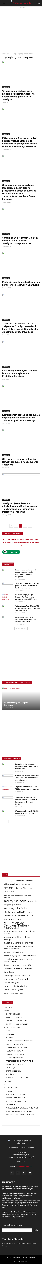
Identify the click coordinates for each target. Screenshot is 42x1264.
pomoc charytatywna (12, 955)
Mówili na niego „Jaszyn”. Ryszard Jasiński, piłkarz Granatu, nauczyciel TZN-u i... (26, 597)
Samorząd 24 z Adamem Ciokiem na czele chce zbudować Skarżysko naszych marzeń (20, 240)
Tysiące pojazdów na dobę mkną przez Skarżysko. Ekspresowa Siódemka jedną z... (27, 586)
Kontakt (25, 1257)
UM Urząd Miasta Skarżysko (17, 975)
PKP (23, 952)
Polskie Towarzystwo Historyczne (20, 1041)
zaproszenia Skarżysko (15, 986)
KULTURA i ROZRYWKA (14, 1051)
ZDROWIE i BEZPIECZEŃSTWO (17, 1078)
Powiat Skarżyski (29, 955)
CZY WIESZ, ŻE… (12, 1091)
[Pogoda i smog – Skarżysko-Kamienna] (21, 698)
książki (5, 919)
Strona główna (6, 54)
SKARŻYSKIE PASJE (13, 1014)
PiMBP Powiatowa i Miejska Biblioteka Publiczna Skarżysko (18, 947)
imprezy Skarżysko (15, 901)
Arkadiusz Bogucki (9, 881)
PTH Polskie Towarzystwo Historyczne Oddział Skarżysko (18, 960)
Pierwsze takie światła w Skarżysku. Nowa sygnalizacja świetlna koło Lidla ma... (26, 619)
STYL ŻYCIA (10, 1074)
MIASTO (7, 1031)
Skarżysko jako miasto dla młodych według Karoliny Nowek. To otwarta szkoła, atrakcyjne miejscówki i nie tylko (20, 507)
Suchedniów (9, 972)
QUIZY (6, 1084)
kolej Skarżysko (9, 912)
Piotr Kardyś (7, 952)
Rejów (6, 965)
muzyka (29, 943)
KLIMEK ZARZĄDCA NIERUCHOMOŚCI (20, 1111)
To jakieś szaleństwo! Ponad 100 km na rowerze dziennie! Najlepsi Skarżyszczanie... (27, 608)
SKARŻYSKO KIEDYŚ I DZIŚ (16, 1098)
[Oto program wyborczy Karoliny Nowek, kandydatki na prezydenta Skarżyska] (21, 442)
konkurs (29, 912)
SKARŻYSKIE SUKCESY (14, 1017)
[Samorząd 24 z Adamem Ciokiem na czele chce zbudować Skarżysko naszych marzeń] (21, 221)
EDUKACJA (10, 1034)
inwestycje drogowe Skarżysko (12, 904)
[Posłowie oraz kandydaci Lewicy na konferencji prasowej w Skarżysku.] (21, 265)
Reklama (32, 1257)
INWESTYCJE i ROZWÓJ (14, 1044)
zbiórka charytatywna (13, 989)
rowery (24, 965)
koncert (20, 911)
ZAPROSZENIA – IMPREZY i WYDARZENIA (19, 1115)
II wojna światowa (9, 891)
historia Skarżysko (24, 888)
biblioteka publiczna (12, 884)
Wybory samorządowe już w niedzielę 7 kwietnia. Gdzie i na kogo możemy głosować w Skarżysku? (18, 95)
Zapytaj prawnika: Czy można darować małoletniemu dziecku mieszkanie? (26, 766)
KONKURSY (8, 1007)
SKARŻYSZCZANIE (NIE (14, 1021)
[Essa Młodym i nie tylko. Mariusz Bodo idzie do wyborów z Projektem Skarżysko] (21, 354)
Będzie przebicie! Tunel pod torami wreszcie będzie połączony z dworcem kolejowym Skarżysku (20, 1188)
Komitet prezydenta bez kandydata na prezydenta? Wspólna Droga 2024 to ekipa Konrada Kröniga (21, 418)
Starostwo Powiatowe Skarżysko (18, 969)
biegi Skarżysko (26, 884)
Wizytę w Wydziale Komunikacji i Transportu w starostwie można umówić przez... (27, 778)
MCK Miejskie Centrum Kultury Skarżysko (16, 925)
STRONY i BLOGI (10, 1104)
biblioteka (30, 880)
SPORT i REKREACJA (13, 1071)
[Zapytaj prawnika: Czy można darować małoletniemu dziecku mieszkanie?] (7, 767)
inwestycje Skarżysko (15, 908)
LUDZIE (6, 1011)
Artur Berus (20, 881)
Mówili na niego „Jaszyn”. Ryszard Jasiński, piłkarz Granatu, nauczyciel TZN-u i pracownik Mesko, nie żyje (20, 1205)
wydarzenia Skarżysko (17, 979)
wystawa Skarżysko (11, 982)
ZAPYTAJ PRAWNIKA (15, 1058)
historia (8, 888)
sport (30, 965)
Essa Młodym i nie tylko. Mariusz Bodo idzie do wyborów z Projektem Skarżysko (19, 373)
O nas (9, 1257)
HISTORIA (9, 1037)
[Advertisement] (21, 29)
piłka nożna (17, 952)
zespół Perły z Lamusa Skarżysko (13, 993)
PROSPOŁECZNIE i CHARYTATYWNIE (19, 1061)
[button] (39, 3)
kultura (12, 919)
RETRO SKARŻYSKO (11, 1088)
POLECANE (8, 1081)
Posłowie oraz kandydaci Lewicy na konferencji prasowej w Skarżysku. (21, 283)
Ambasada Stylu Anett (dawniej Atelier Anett (22, 1108)
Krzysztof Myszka (32, 916)
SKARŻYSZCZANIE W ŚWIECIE (17, 1024)
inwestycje (32, 901)
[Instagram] (18, 1173)
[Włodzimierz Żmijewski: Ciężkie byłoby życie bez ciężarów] (7, 814)
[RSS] (24, 1173)
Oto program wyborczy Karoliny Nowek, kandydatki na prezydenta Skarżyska (20, 462)
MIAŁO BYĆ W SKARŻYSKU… (16, 1094)
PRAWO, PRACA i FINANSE (15, 1054)
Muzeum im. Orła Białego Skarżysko (17, 938)
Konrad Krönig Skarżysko (14, 915)
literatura (20, 919)
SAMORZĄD (6, 87)
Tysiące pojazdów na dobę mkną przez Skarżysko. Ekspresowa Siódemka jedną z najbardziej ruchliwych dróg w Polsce (20, 1195)
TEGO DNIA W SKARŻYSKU (16, 1101)
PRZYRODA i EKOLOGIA (14, 1064)
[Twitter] (30, 1173)
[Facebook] (12, 1173)
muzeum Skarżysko (14, 943)
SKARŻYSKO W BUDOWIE (17, 1047)
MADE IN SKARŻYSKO (12, 1027)
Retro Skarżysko (15, 965)
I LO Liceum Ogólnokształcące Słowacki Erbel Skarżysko (17, 896)
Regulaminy (16, 1257)
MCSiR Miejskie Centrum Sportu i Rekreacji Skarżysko (19, 932)
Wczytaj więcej (20, 628)
